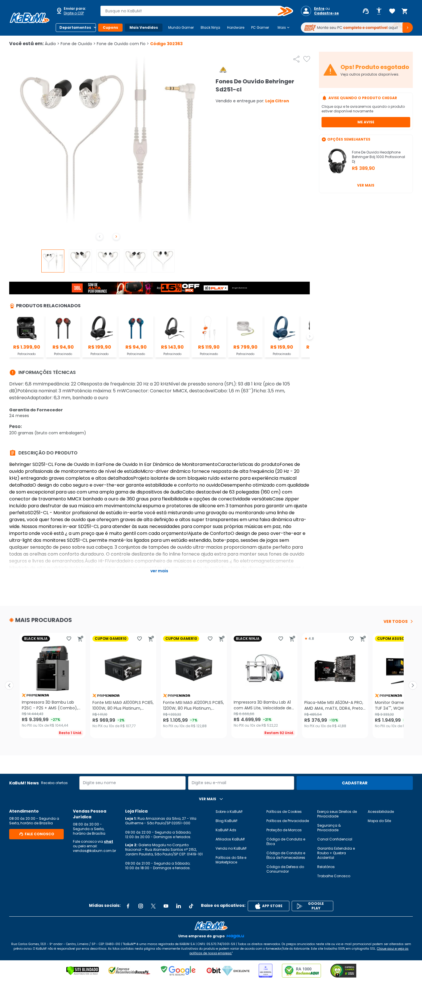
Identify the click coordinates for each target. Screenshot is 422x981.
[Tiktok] (191, 906)
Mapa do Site (379, 820)
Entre (319, 8)
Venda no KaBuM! (231, 848)
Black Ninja (210, 27)
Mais (284, 27)
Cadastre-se (326, 13)
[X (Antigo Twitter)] (153, 906)
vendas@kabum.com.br (94, 850)
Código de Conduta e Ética (285, 841)
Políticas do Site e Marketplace (231, 860)
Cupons (110, 27)
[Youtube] (166, 906)
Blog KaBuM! (226, 820)
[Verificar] (82, 970)
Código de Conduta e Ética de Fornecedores (285, 855)
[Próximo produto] (412, 685)
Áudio (52, 44)
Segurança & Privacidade (329, 827)
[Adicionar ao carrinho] (80, 638)
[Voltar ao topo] (211, 925)
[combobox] (192, 11)
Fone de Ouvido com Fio (123, 44)
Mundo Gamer (181, 27)
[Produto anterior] (9, 685)
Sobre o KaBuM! (229, 811)
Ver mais (365, 185)
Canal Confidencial (334, 839)
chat (108, 841)
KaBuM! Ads (226, 830)
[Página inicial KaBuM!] (29, 17)
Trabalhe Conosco (333, 876)
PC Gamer (260, 27)
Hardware (235, 27)
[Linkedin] (178, 906)
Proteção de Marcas (284, 830)
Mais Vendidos (143, 27)
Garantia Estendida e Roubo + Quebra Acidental (336, 853)
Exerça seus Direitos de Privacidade (337, 814)
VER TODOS (396, 621)
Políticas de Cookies (284, 811)
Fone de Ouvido (78, 44)
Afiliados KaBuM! (230, 839)
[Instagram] (140, 906)
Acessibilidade (381, 811)
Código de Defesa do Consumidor (285, 869)
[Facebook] (128, 906)
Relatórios (326, 866)
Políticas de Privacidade (287, 820)
